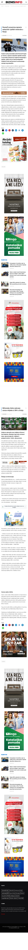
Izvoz (22, 893)
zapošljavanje (5, 898)
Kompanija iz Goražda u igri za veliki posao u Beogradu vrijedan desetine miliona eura (18, 265)
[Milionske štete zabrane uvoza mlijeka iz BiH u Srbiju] (14, 423)
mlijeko (3, 661)
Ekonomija (25, 35)
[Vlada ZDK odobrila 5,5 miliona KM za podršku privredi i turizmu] (4, 284)
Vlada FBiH (20, 898)
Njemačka (12, 890)
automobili (5, 893)
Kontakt (3, 914)
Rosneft (3, 166)
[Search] (26, 2)
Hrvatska (18, 893)
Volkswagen (17, 890)
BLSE (14, 893)
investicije (5, 890)
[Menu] (2, 2)
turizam (17, 895)
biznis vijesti (13, 898)
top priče (4, 895)
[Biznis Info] (14, 2)
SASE (21, 890)
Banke (8, 895)
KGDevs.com (16, 927)
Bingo (12, 895)
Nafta (11, 893)
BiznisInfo (4, 35)
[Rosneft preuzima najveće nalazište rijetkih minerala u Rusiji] (14, 45)
